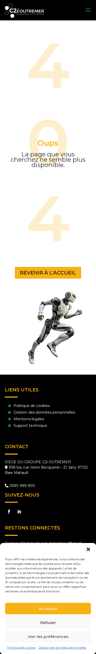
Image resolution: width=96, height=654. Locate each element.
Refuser (48, 622)
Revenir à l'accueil (48, 273)
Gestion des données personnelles (62, 647)
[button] (88, 549)
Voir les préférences (48, 636)
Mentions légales (29, 419)
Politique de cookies (21, 647)
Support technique (30, 425)
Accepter (48, 608)
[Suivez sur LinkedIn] (19, 512)
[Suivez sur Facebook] (9, 512)
